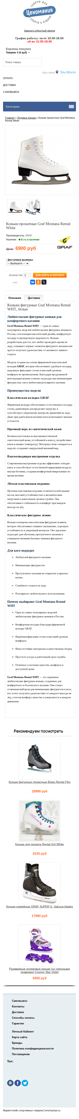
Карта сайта (19, 1037)
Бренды (17, 1042)
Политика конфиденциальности (33, 1048)
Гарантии (18, 1023)
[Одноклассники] (38, 282)
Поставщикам (21, 1054)
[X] (44, 282)
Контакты (18, 1006)
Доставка (9, 85)
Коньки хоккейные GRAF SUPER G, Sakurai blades (39, 906)
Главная (10, 117)
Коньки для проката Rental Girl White (39, 844)
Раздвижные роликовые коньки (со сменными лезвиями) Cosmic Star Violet (39, 970)
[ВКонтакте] (32, 282)
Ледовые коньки (26, 117)
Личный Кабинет (23, 1031)
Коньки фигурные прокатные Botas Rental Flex (39, 782)
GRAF (28, 235)
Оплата (8, 78)
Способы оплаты (23, 1017)
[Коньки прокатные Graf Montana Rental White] (15, 207)
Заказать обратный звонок (39, 30)
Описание (14, 297)
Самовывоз (11, 92)
